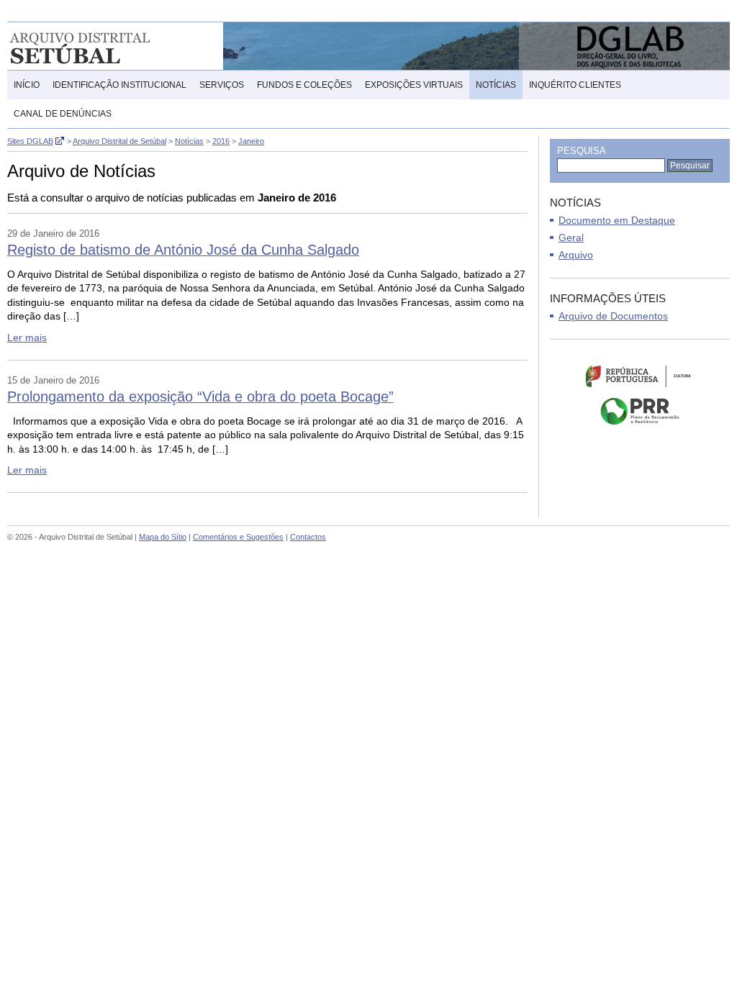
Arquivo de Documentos (613, 316)
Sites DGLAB (30, 141)
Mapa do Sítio (162, 537)
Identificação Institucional (119, 85)
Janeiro (251, 141)
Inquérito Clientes (575, 85)
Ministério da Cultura (640, 375)
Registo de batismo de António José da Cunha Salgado (183, 250)
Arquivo (576, 255)
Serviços (221, 85)
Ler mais (27, 337)
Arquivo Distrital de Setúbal (100, 46)
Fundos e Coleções (304, 85)
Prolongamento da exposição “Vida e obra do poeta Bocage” (200, 396)
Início (27, 85)
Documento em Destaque (617, 220)
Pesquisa (581, 150)
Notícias (496, 85)
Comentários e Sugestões (238, 537)
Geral (571, 237)
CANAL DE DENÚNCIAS (63, 114)
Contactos (308, 537)
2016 (221, 141)
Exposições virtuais (414, 85)
